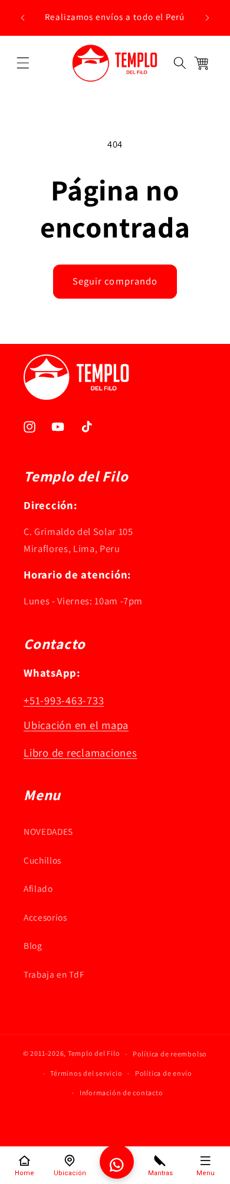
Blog (33, 945)
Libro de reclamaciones (80, 752)
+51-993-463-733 (64, 700)
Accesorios (45, 917)
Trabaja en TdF (54, 974)
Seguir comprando (115, 281)
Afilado (38, 888)
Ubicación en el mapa (76, 725)
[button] (23, 63)
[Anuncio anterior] (23, 18)
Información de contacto (121, 1092)
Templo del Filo (94, 1053)
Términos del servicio (86, 1073)
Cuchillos (42, 860)
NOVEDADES (48, 831)
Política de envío (163, 1073)
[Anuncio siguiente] (208, 18)
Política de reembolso (170, 1053)
